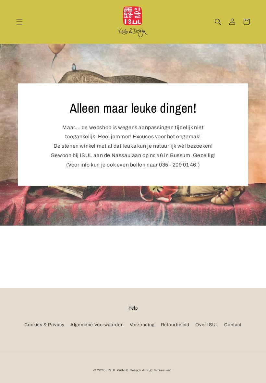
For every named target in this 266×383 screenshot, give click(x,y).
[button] (19, 22)
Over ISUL (206, 324)
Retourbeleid (175, 324)
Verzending (142, 324)
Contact (232, 324)
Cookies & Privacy (44, 324)
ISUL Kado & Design (124, 370)
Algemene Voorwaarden (97, 324)
